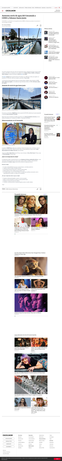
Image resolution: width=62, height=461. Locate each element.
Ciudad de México (21, 442)
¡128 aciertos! (21, 7)
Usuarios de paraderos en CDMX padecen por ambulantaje (54, 34)
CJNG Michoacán (38, 7)
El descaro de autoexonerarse (52, 93)
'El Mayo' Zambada (28, 7)
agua (22, 74)
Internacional (20, 438)
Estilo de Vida (41, 447)
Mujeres (30, 447)
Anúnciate (56, 7)
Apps (50, 438)
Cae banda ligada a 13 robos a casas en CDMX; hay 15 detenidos (54, 47)
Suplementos (41, 435)
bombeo (4, 76)
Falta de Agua (15, 189)
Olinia (33, 7)
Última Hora (58, 10)
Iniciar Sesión (9, 438)
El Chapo (30, 444)
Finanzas (19, 440)
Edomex (10, 189)
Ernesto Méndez (7, 24)
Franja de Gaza (31, 440)
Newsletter (9, 441)
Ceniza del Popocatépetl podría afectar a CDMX (54, 53)
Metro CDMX (31, 442)
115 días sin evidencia (53, 97)
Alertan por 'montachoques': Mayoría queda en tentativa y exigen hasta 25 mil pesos (54, 40)
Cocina (40, 444)
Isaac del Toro (48, 7)
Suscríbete (8, 446)
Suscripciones (52, 447)
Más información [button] (4, 459)
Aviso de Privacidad (6, 453)
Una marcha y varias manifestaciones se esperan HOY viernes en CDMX (54, 59)
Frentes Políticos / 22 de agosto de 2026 (54, 78)
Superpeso (44, 7)
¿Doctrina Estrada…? (53, 87)
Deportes (20, 444)
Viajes (51, 435)
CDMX (7, 189)
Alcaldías (40, 442)
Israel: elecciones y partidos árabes (53, 83)
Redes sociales (42, 440)
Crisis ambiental (31, 438)
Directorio (4, 450)
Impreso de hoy (57, 11)
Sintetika (19, 447)
